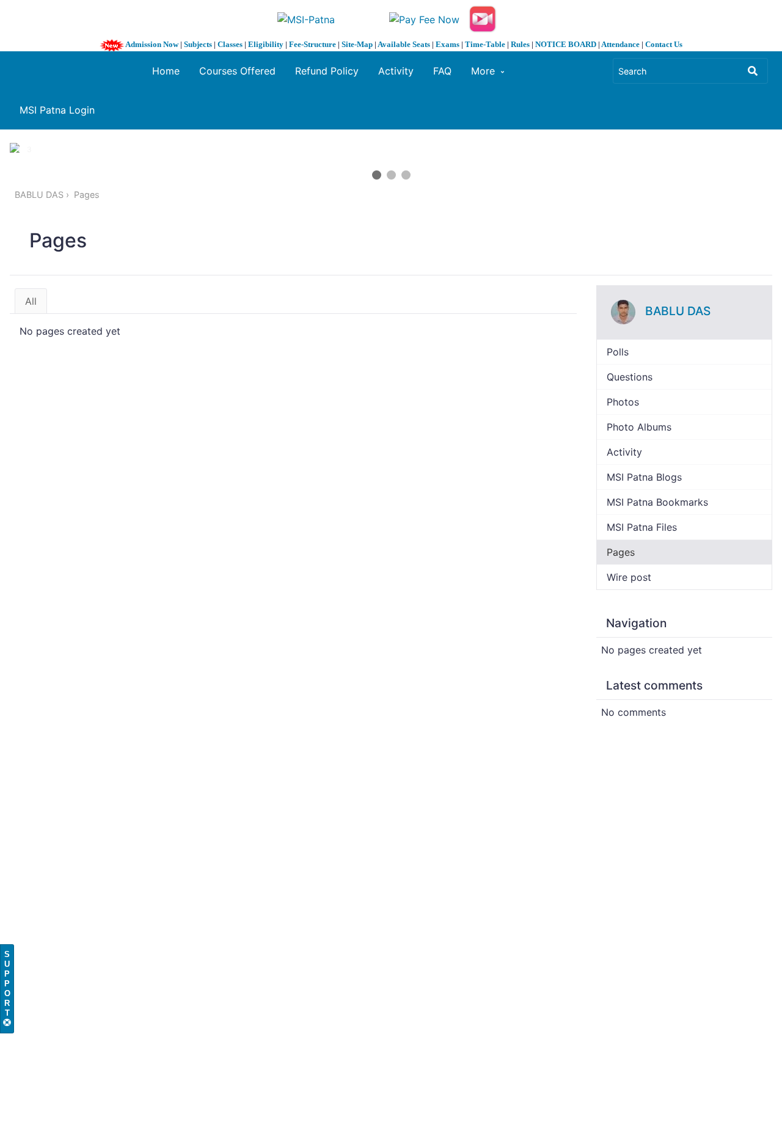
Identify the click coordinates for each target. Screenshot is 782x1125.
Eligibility (265, 44)
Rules (520, 44)
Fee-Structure (312, 44)
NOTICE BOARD (565, 44)
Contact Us (663, 44)
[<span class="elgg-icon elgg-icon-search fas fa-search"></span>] (752, 71)
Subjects (198, 44)
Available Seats (404, 44)
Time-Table (485, 44)
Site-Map (357, 44)
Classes (230, 44)
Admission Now (151, 44)
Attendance (620, 44)
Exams (447, 44)
